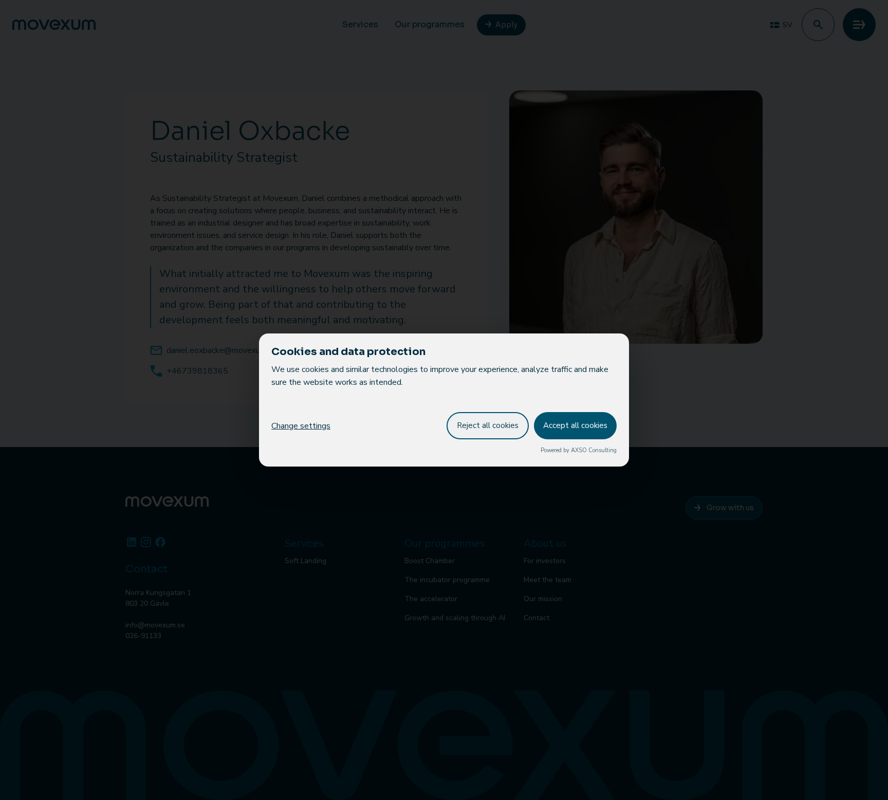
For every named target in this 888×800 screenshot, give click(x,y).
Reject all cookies (488, 425)
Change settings (300, 426)
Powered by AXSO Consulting (579, 450)
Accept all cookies (575, 425)
